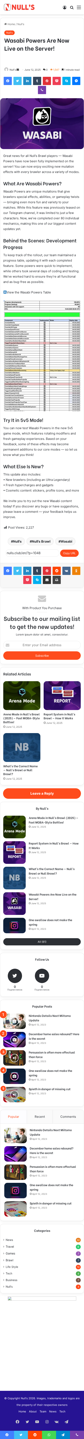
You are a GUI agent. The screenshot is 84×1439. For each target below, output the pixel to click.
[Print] (57, 580)
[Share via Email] (47, 580)
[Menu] (79, 8)
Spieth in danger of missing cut (50, 1089)
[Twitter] (17, 81)
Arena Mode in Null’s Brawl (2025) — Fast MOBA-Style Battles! (21, 718)
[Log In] (65, 8)
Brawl (9, 1260)
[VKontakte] (66, 571)
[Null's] (19, 7)
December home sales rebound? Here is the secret (51, 1150)
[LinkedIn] (27, 81)
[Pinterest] (47, 81)
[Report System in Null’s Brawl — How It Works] (62, 695)
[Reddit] (57, 571)
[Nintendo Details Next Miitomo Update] (14, 1021)
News (9, 1240)
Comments (68, 1117)
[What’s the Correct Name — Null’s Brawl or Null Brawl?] (21, 747)
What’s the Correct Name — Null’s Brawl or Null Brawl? (20, 770)
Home (11, 24)
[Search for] (72, 8)
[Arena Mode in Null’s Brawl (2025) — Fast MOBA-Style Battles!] (21, 695)
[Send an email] (18, 69)
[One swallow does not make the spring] (14, 925)
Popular (13, 1117)
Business (11, 1280)
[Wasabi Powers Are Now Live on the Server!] (14, 903)
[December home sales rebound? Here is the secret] (14, 1039)
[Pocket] (57, 81)
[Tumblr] (37, 81)
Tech (9, 1273)
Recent (40, 1117)
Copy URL (69, 553)
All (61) (42, 941)
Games (10, 1253)
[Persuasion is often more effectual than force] (14, 1058)
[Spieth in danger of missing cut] (14, 1094)
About (33, 1411)
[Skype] (66, 81)
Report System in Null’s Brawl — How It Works (59, 716)
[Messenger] (76, 81)
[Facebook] (8, 81)
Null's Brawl (41, 541)
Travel (10, 1246)
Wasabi (66, 541)
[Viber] (42, 90)
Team (43, 1411)
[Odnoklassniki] (76, 571)
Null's (20, 24)
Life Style (12, 1266)
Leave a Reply (42, 793)
